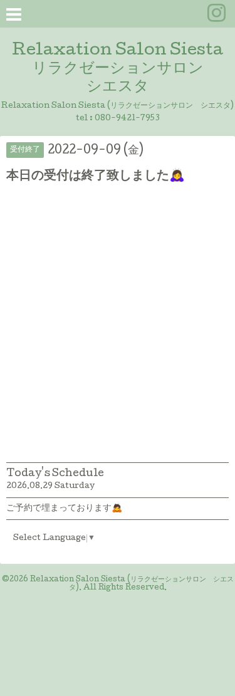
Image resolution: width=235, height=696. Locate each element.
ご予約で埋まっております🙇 (64, 509)
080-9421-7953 (127, 119)
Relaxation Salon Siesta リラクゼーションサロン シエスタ (117, 69)
